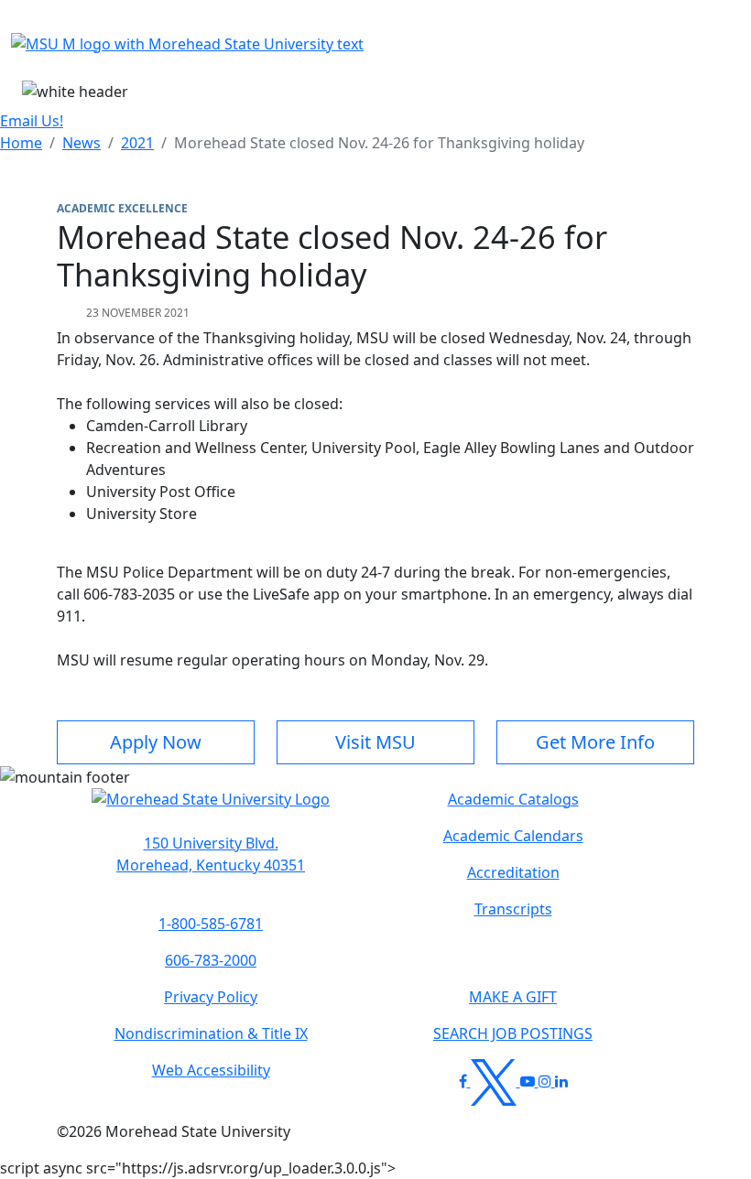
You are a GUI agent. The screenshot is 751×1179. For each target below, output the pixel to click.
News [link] (81, 143)
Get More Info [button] (595, 742)
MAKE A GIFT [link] (513, 997)
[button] (211, 808)
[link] (211, 854)
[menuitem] (21, 143)
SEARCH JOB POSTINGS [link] (513, 1033)
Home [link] (21, 143)
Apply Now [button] (155, 742)
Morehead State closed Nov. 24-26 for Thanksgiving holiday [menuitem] (379, 143)
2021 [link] (137, 143)
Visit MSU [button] (375, 742)
